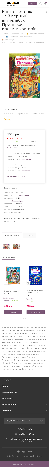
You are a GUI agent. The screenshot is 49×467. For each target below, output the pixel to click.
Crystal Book (24, 195)
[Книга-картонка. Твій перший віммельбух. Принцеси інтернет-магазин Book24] (24, 75)
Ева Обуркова (8, 298)
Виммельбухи (17, 201)
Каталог (6, 380)
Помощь (6, 410)
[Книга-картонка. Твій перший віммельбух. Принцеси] (7, 247)
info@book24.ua (26, 434)
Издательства (9, 392)
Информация (9, 404)
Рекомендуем (8, 257)
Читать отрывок (12, 235)
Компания (7, 398)
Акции (5, 386)
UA (34, 3)
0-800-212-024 (25, 429)
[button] (21, 318)
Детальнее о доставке (16, 176)
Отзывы (29, 235)
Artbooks (6, 300)
